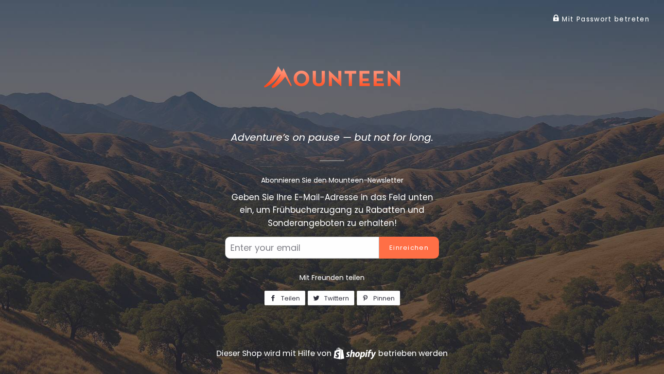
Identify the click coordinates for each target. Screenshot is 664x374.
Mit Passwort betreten (604, 19)
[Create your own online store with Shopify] (355, 353)
